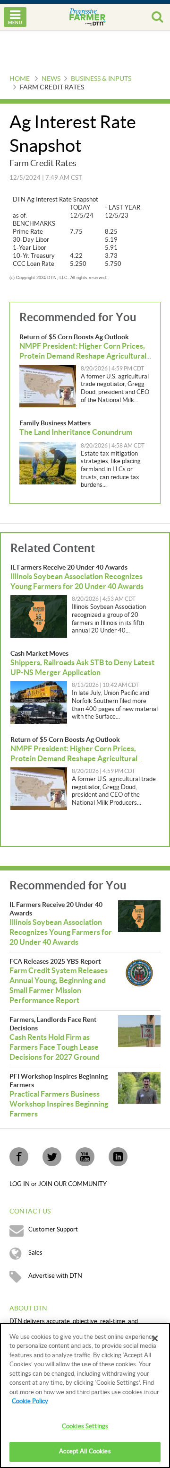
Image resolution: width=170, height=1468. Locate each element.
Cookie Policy (30, 1401)
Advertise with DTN (55, 1276)
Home (19, 79)
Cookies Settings (85, 1426)
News (51, 79)
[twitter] (51, 1156)
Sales (35, 1252)
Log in (20, 1184)
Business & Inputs (101, 79)
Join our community (72, 1184)
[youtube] (85, 1156)
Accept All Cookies (84, 1451)
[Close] (154, 1338)
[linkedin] (118, 1156)
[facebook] (18, 1156)
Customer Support (53, 1229)
